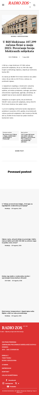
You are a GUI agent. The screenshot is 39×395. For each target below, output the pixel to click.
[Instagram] (3, 383)
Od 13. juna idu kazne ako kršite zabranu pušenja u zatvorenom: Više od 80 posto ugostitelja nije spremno (28, 138)
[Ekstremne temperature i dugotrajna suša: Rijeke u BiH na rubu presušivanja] (19, 296)
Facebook (12, 380)
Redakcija (14, 57)
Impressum (6, 368)
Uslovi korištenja (10, 375)
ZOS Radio (8, 280)
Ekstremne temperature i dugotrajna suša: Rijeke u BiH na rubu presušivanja (18, 312)
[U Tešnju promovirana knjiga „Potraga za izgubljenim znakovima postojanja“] (19, 189)
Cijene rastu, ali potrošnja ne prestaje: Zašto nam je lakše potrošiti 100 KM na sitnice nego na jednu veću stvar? (19, 241)
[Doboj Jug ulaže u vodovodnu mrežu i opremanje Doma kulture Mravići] (19, 261)
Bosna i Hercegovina (19, 36)
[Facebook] (11, 155)
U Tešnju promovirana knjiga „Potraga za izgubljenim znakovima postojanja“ (17, 205)
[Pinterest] (19, 155)
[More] (28, 155)
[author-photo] (3, 208)
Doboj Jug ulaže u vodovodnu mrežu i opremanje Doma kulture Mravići (16, 277)
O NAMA (5, 365)
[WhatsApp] (24, 155)
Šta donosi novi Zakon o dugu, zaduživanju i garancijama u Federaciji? (10, 137)
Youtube (13, 386)
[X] (15, 155)
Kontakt (5, 372)
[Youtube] (8, 386)
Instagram (9, 383)
